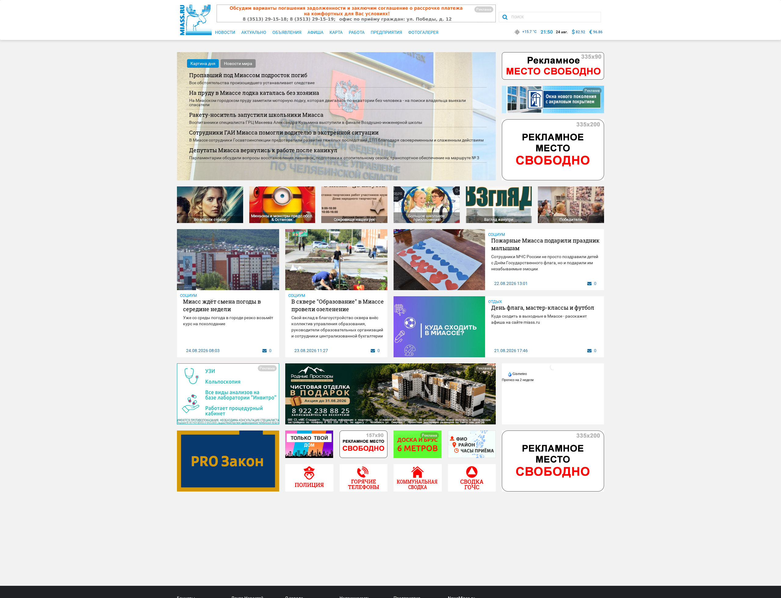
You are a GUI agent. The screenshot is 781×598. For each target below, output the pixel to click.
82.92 (580, 32)
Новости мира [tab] (238, 63)
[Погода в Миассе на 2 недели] (518, 379)
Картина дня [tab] (202, 63)
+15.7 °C (529, 32)
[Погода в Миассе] (553, 366)
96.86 (598, 32)
